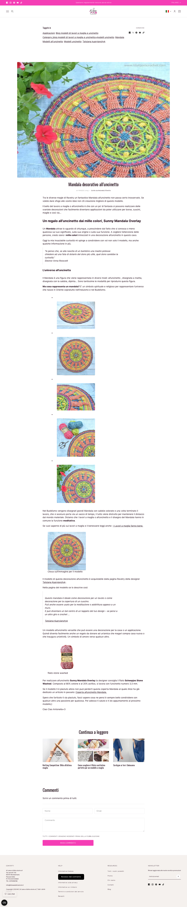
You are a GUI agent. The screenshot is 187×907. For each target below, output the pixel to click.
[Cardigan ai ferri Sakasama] (128, 750)
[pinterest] (14, 2)
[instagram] (10, 2)
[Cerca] (12, 11)
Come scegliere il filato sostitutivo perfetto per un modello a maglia (91, 766)
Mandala (119, 37)
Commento (49, 821)
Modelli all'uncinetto (53, 41)
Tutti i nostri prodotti (116, 871)
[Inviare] (178, 876)
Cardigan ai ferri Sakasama (124, 765)
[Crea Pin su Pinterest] (136, 32)
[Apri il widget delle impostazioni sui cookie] (4, 903)
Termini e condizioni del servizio (71, 891)
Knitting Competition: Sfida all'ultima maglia (57, 766)
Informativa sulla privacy (68, 882)
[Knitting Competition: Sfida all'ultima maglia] (58, 750)
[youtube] (17, 2)
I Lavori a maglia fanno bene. (128, 526)
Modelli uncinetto (73, 41)
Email (99, 811)
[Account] (174, 11)
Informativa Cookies (66, 871)
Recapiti (61, 896)
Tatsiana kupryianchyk (94, 41)
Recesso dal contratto (71, 877)
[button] (143, 32)
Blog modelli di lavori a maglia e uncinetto (77, 33)
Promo (110, 876)
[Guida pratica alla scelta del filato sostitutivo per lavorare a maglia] (93, 750)
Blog (109, 889)
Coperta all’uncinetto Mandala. (91, 692)
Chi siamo (111, 880)
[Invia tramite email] (140, 32)
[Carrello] (179, 11)
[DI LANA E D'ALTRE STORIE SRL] (93, 11)
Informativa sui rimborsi (67, 887)
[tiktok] (21, 2)
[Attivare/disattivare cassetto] (7, 11)
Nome (47, 811)
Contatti (111, 885)
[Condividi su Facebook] (129, 32)
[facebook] (7, 2)
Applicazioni (49, 33)
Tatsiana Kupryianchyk (54, 582)
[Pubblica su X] (133, 32)
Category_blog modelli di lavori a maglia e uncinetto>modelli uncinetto (78, 37)
